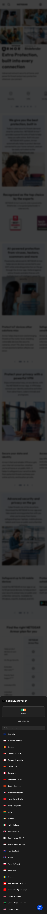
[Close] (43, 700)
